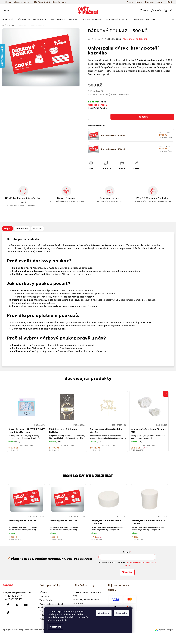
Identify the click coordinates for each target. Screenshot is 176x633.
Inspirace (78, 603)
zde (65, 620)
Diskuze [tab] (37, 228)
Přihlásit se (127, 572)
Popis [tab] (7, 228)
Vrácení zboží (45, 600)
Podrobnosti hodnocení (134, 39)
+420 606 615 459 (13, 599)
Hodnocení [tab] (22, 228)
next (172, 422)
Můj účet (43, 592)
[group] (26, 513)
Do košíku (143, 117)
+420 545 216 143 (13, 596)
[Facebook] (8, 605)
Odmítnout (104, 613)
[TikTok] (8, 612)
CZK (5, 10)
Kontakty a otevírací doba (86, 599)
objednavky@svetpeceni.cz (18, 593)
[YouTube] (26, 605)
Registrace (44, 596)
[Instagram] (17, 605)
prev (4, 422)
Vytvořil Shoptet (166, 629)
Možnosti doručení (97, 105)
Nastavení (55, 626)
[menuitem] (7, 19)
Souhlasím (121, 613)
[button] (26, 511)
